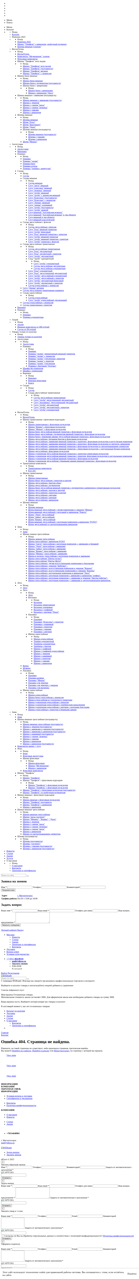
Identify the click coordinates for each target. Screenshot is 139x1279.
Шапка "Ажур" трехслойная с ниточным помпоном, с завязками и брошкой (63, 544)
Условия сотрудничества (18, 954)
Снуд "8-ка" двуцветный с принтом (44, 254)
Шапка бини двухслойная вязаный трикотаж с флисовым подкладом (60, 432)
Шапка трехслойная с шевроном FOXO (46, 541)
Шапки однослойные (43, 639)
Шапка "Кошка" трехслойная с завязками (47, 551)
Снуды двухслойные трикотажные (44, 249)
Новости (11, 851)
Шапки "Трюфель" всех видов (37, 66)
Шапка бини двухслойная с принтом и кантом (49, 480)
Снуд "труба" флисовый (39, 232)
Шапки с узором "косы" (34, 105)
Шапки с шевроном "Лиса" (40, 93)
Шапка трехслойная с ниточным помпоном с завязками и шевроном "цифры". (64, 575)
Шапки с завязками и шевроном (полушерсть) (44, 731)
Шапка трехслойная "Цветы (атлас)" (45, 558)
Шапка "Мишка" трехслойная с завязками (47, 553)
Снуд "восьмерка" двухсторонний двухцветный (56, 402)
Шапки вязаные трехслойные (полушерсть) (43, 724)
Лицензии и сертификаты (24, 870)
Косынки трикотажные (44, 605)
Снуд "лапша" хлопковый (40, 205)
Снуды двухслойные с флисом (42, 227)
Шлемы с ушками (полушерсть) (37, 846)
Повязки (27, 159)
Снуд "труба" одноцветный (46, 263)
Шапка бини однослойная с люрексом (46, 697)
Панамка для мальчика (38, 688)
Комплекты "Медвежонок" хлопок (33, 56)
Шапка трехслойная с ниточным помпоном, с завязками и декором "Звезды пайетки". (68, 578)
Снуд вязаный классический (41, 220)
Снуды (26, 176)
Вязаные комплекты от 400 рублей (33, 327)
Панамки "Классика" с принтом (48, 622)
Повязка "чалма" (30, 161)
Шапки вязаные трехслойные (36, 814)
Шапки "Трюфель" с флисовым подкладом (48, 785)
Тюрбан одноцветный (44, 641)
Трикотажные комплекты (40, 468)
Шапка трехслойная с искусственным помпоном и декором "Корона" (60, 568)
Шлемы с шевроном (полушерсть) (38, 848)
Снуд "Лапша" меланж (33, 288)
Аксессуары (23, 149)
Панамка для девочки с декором (43, 685)
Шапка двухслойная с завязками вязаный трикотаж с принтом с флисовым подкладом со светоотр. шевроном (79, 444)
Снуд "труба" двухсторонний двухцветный (54, 400)
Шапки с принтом (42, 658)
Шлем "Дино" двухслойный (41, 514)
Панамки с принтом (43, 627)
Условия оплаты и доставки (19, 1096)
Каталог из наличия (16, 1011)
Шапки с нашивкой (43, 656)
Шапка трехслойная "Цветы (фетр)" (44, 561)
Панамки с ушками (42, 629)
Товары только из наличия (29, 337)
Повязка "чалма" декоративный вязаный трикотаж (51, 354)
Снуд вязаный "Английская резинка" (45, 212)
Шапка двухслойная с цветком (42, 497)
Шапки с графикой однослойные (49, 651)
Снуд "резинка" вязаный (39, 190)
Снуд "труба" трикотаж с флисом (43, 241)
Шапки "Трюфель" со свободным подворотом (44, 792)
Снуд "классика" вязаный (40, 188)
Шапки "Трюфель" (31, 778)
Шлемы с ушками (36, 137)
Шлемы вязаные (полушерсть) (42, 134)
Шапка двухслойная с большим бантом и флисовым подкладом (57, 439)
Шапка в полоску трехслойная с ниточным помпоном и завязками (59, 556)
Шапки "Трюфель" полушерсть (37, 802)
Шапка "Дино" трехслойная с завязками (46, 546)
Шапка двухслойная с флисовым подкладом (48, 451)
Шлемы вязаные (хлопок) (29, 46)
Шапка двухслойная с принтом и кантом (47, 493)
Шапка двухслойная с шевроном (43, 500)
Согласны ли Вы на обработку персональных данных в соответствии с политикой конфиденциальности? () (69, 1236)
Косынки (38, 602)
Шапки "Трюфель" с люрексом (37, 73)
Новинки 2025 (24, 42)
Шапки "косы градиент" (34, 817)
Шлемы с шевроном (37, 139)
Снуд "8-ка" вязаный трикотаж (42, 229)
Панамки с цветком (43, 631)
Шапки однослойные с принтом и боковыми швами (52, 709)
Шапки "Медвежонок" (38, 766)
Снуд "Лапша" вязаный (39, 202)
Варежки (21, 307)
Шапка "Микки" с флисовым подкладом (47, 429)
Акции (10, 856)
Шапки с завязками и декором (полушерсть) (43, 729)
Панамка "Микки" (36, 680)
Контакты (16, 868)
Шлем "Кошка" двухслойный (41, 519)
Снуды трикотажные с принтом (37, 305)
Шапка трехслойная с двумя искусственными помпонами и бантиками (61, 563)
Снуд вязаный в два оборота (41, 217)
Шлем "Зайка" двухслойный (41, 517)
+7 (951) (15, 959)
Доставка (11, 949)
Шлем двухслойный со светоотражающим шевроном (52, 524)
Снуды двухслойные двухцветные (49, 266)
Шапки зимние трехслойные (41, 539)
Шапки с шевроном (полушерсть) (38, 744)
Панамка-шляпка (36, 678)
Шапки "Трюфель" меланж (35, 71)
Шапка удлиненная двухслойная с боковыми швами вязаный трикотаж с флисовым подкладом (72, 461)
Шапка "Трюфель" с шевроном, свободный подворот (42, 44)
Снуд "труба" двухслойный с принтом (46, 278)
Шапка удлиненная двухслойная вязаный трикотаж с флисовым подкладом (63, 458)
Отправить (6, 1178)
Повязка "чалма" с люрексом (41, 356)
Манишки (22, 151)
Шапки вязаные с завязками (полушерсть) (42, 100)
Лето (25, 588)
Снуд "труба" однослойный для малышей (47, 300)
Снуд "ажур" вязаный (38, 185)
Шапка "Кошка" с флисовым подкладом (46, 427)
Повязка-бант (29, 163)
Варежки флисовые (37, 380)
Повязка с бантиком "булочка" (42, 366)
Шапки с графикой (42, 649)
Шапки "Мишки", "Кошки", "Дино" (39, 819)
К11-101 (32, 471)
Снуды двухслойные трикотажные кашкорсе (43, 290)
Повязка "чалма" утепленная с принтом (46, 358)
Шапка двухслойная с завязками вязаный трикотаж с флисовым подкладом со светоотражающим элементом (78, 446)
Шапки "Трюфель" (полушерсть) (38, 68)
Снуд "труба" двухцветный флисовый (46, 280)
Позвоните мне (8, 890)
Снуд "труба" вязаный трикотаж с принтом (48, 239)
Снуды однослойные (38, 298)
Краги (31, 383)
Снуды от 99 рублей (26, 329)
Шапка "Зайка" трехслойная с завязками (47, 549)
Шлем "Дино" (29, 127)
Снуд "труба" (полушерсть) (40, 207)
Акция (20, 324)
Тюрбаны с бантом (42, 646)
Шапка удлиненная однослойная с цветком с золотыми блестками (58, 707)
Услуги (10, 858)
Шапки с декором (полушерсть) (37, 727)
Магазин (11, 935)
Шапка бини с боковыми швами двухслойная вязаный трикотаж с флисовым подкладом (69, 436)
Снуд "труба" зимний (38, 210)
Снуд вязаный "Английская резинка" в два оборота (52, 215)
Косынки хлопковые (43, 607)
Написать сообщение (11, 925)
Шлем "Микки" (30, 142)
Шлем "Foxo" (29, 122)
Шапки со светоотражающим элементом (41, 834)
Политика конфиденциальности (21, 1105)
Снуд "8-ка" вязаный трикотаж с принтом (47, 234)
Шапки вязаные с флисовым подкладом (41, 800)
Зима (25, 532)
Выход (20, 930)
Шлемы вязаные (30, 120)
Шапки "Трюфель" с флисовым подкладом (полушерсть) (49, 790)
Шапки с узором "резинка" (35, 107)
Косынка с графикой (43, 610)
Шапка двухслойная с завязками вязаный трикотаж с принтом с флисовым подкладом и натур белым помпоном (80, 441)
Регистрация (13, 973)
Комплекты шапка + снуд (29, 746)
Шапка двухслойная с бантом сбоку (44, 483)
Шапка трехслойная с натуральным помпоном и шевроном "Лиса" (59, 573)
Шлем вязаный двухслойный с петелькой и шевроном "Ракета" (57, 512)
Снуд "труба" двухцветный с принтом (51, 407)
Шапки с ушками (31, 110)
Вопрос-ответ (13, 952)
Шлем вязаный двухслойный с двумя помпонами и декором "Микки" (60, 510)
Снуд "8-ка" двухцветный (40, 251)
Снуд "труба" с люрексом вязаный (44, 195)
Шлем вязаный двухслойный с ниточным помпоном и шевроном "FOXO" (62, 522)
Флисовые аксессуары (33, 756)
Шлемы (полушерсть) (33, 841)
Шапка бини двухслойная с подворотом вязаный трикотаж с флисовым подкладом (66, 434)
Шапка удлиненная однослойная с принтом (48, 702)
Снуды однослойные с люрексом (43, 285)
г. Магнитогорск (25, 895)
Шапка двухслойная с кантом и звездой (46, 490)
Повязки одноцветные (33, 317)
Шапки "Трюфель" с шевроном (37, 805)
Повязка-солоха (30, 166)
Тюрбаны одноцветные (44, 644)
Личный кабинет (9, 930)
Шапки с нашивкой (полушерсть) (38, 734)
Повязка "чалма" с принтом (41, 361)
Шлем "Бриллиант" (32, 124)
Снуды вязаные (35, 183)
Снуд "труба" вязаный (38, 193)
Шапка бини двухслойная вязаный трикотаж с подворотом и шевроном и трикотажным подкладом (74, 488)
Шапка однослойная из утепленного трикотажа (50, 700)
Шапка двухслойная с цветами (42, 495)
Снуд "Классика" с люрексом (41, 200)
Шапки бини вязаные (33, 81)
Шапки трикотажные (38, 478)
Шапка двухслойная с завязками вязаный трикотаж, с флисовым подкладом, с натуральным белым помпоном (79, 449)
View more (11, 1055)
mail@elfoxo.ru (19, 961)
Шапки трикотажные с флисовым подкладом (49, 424)
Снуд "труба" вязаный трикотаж (43, 237)
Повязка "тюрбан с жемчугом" (37, 168)
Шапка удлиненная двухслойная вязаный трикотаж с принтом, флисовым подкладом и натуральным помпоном (80, 456)
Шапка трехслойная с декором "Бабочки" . (48, 566)
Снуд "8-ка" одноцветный (40, 271)
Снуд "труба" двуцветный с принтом (45, 283)
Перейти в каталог (40, 1051)
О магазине (17, 865)
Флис (25, 753)
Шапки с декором (31, 103)
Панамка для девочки (38, 683)
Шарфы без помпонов (33, 368)
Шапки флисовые (36, 763)
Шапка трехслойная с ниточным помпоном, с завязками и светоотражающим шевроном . (69, 580)
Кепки (26, 666)
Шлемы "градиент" (32, 844)
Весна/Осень (23, 54)
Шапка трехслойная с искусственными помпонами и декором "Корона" (61, 571)
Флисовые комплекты (27, 59)
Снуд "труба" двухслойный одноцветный (47, 276)
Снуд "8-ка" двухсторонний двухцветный (47, 273)
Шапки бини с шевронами (40, 90)
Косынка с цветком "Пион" (46, 612)
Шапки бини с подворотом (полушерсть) (42, 83)
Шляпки (27, 668)
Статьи (10, 853)
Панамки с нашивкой (43, 624)
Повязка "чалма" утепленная (41, 363)
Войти (4, 973)
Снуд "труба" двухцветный (40, 256)
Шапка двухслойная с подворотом (44, 485)
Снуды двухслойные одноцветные (50, 268)
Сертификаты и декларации (19, 1098)
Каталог (15, 34)
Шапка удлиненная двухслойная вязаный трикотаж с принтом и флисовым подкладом (68, 454)
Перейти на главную (21, 1051)
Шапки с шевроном (32, 112)
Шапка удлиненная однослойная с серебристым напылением (56, 705)
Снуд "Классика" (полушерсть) (42, 198)
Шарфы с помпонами (33, 371)
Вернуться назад (61, 1051)
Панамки (38, 619)
